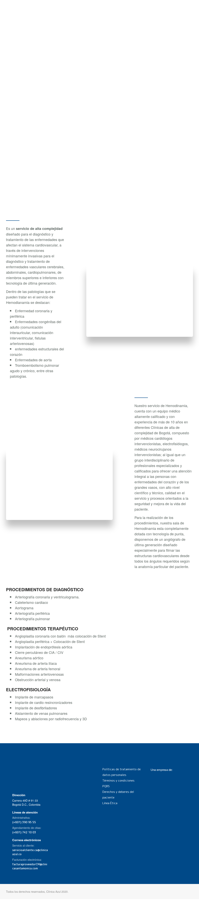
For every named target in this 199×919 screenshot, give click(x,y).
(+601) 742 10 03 (24, 832)
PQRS (106, 786)
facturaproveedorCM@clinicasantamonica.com (29, 866)
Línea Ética (109, 803)
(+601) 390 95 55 (24, 822)
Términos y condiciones (118, 780)
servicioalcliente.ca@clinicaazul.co (30, 852)
